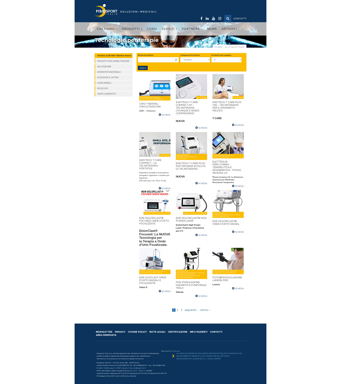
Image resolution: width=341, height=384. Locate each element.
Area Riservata (106, 335)
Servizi (169, 28)
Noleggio (102, 88)
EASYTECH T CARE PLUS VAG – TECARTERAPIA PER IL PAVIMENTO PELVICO (226, 106)
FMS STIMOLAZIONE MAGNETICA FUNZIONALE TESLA (191, 285)
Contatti (216, 331)
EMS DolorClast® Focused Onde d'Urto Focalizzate (154, 221)
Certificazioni (177, 331)
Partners (191, 28)
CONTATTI (239, 18)
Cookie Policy (137, 331)
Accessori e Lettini (108, 77)
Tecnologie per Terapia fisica (114, 55)
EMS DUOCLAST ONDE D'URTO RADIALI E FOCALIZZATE (152, 280)
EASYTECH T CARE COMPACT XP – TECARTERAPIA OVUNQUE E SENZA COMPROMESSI (187, 108)
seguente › (191, 310)
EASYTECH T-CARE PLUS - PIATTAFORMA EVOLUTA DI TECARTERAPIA (191, 166)
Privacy (120, 331)
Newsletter (104, 331)
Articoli (229, 28)
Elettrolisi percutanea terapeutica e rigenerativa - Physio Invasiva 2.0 (226, 167)
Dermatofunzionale (109, 72)
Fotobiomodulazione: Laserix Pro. (227, 279)
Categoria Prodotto (190, 55)
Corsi (152, 28)
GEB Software (175, 351)
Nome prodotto (145, 55)
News (212, 28)
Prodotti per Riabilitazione (113, 61)
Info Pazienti (198, 331)
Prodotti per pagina (221, 55)
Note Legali (157, 331)
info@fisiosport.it (110, 368)
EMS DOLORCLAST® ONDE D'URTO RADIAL (225, 222)
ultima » (205, 310)
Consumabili (104, 83)
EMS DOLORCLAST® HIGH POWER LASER (191, 219)
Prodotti (131, 28)
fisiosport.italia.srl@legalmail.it (133, 368)
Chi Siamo (106, 28)
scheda (165, 115)
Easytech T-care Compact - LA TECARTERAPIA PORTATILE (150, 164)
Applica (142, 68)
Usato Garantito (106, 94)
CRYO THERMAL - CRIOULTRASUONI (150, 105)
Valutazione (104, 66)
